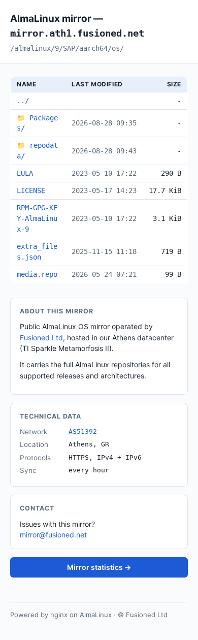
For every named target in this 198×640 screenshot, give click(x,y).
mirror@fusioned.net (53, 534)
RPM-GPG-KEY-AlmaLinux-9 (37, 218)
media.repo (37, 274)
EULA (25, 173)
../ (23, 101)
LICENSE (31, 190)
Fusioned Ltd (41, 337)
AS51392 (83, 431)
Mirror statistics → (99, 567)
